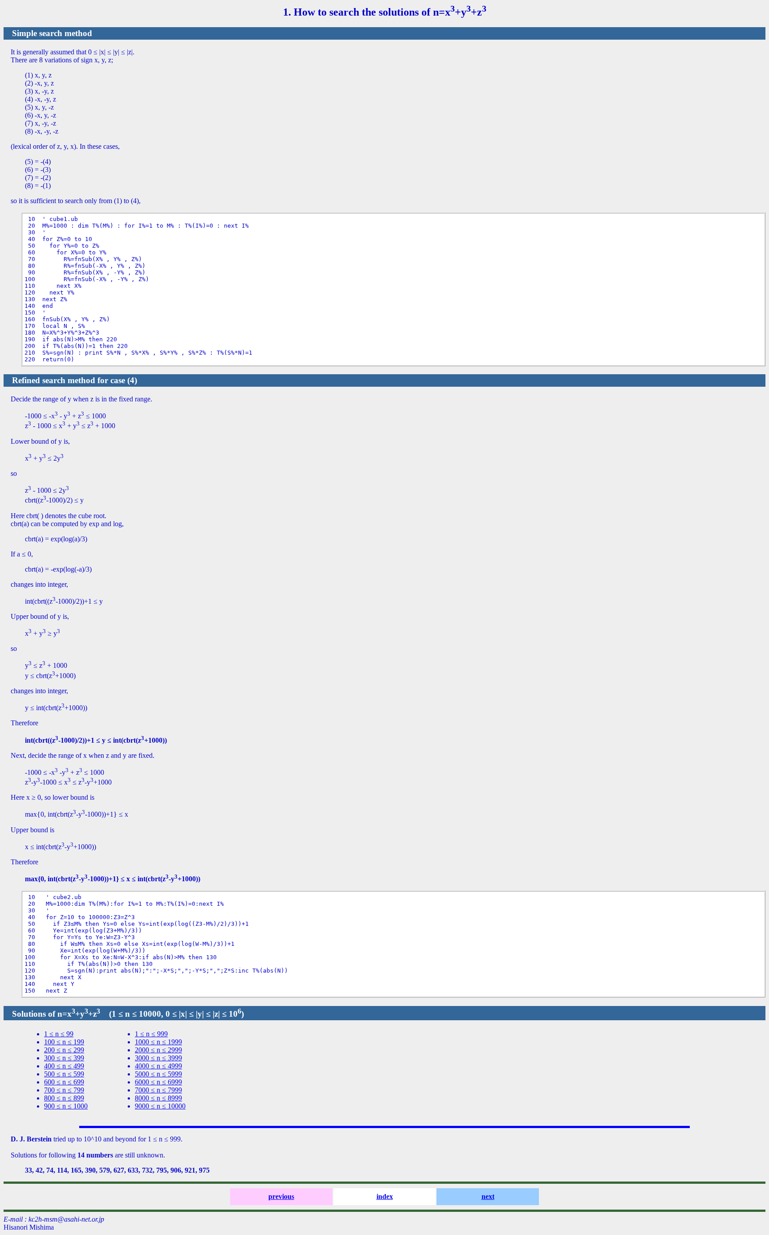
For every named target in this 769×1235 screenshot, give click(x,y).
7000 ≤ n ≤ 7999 (158, 1090)
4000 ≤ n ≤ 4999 (158, 1066)
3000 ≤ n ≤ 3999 (158, 1058)
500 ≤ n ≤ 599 (64, 1074)
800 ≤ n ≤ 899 (64, 1098)
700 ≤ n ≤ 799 (64, 1090)
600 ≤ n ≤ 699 (64, 1082)
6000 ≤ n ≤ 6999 (158, 1082)
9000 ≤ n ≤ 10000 (160, 1106)
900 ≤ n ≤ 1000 (66, 1106)
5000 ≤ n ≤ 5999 (158, 1074)
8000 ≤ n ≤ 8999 (158, 1098)
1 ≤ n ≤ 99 (58, 1034)
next (488, 1196)
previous (281, 1196)
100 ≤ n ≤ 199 (64, 1042)
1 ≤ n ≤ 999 (151, 1034)
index (384, 1196)
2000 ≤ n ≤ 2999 (158, 1050)
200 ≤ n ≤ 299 (64, 1050)
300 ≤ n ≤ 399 (64, 1058)
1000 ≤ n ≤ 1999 (158, 1042)
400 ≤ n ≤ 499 (64, 1066)
